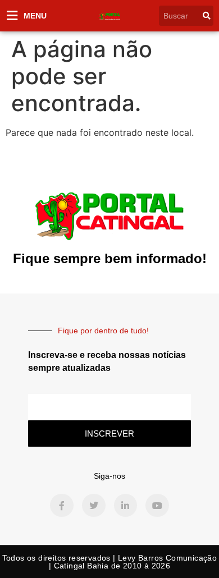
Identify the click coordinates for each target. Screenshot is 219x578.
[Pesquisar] (206, 15)
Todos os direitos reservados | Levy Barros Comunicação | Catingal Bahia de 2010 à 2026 (109, 561)
